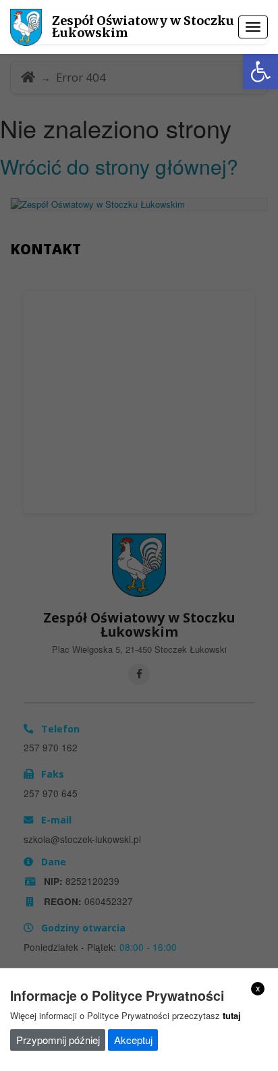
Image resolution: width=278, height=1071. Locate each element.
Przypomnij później (58, 1040)
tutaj (232, 1015)
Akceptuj (133, 1040)
